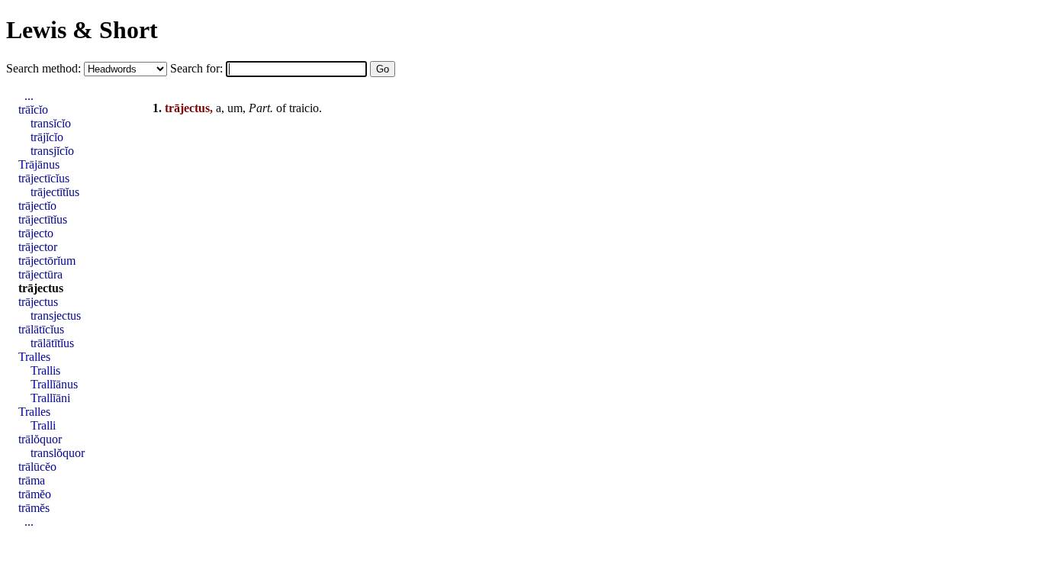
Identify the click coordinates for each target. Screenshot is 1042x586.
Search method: (45, 68)
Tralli (43, 425)
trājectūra (40, 274)
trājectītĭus (55, 191)
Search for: (198, 68)
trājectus (40, 288)
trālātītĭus (52, 342)
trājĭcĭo (47, 136)
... (29, 95)
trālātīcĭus (41, 329)
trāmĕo (34, 494)
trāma (31, 480)
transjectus (56, 315)
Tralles (34, 356)
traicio (304, 107)
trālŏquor (40, 439)
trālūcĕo (37, 466)
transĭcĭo (51, 123)
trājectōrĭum (47, 260)
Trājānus (38, 164)
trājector (37, 246)
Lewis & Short (82, 29)
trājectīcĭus (43, 178)
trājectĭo (37, 205)
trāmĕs (34, 507)
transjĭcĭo (52, 150)
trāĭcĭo (33, 109)
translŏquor (58, 452)
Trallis (45, 370)
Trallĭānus (54, 384)
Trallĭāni (50, 397)
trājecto (35, 233)
